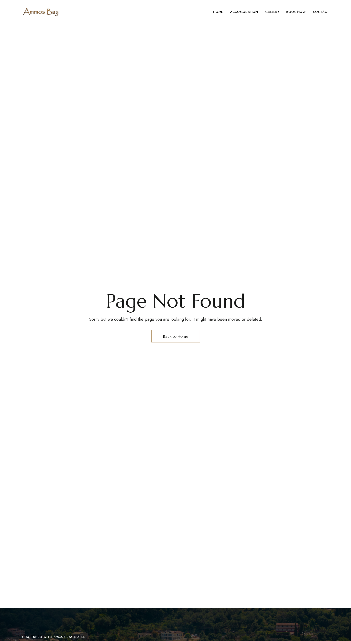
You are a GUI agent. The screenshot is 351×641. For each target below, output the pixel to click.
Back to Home (175, 336)
